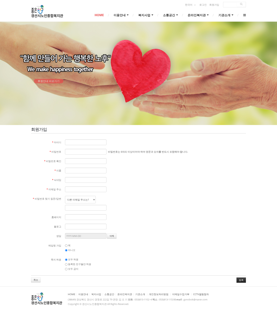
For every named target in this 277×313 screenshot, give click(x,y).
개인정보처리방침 (158, 294)
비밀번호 (55, 151)
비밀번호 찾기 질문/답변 (47, 198)
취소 (36, 279)
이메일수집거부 (180, 294)
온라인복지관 (197, 15)
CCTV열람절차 (201, 294)
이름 (57, 170)
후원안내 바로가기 (49, 84)
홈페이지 (56, 217)
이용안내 (120, 15)
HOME (99, 15)
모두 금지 (72, 269)
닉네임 (56, 180)
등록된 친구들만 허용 (79, 264)
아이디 (56, 142)
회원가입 (214, 4)
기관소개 (224, 15)
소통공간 (169, 15)
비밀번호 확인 (52, 161)
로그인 (203, 4)
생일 (58, 236)
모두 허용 (72, 259)
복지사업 (144, 15)
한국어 (189, 4)
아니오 (71, 250)
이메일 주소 (54, 189)
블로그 (57, 226)
